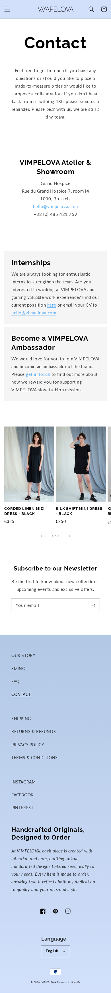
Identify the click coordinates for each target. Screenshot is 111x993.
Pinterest (22, 807)
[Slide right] (69, 536)
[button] (7, 9)
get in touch (38, 374)
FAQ (15, 681)
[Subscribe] (93, 605)
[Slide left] (42, 536)
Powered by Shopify (69, 982)
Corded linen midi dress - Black (24, 511)
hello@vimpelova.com (55, 206)
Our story (23, 655)
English (52, 951)
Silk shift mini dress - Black (79, 511)
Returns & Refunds (33, 731)
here (51, 304)
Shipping (21, 718)
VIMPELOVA (49, 982)
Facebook (22, 794)
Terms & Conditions (34, 757)
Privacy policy (27, 744)
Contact (21, 694)
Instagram (23, 781)
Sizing (18, 668)
